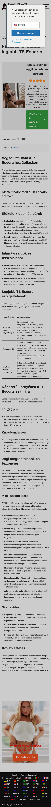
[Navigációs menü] (46, 6)
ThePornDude (34, 800)
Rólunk (14, 775)
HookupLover (23, 804)
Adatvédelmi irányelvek (30, 775)
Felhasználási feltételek (11, 778)
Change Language (25, 33)
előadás (16, 147)
